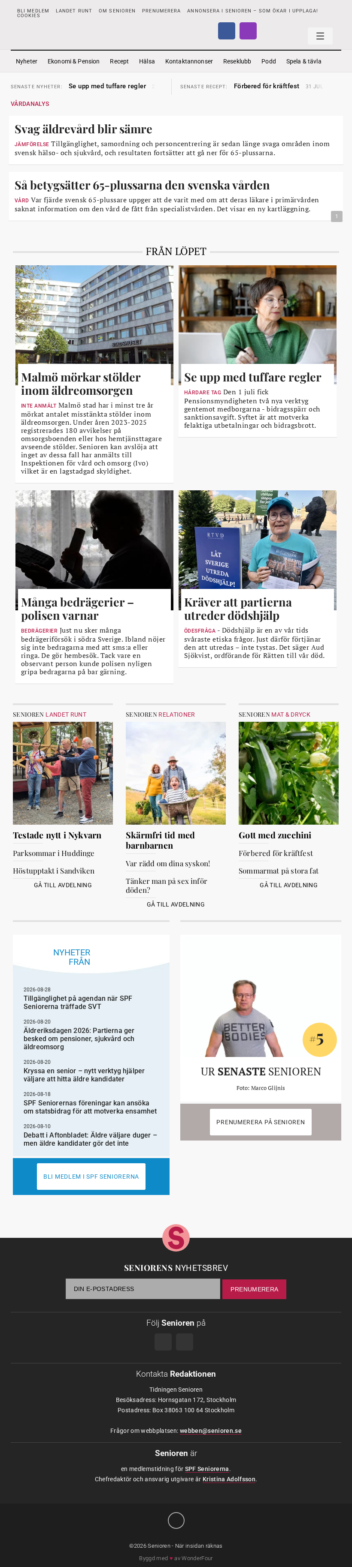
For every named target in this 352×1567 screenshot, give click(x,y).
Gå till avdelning (63, 885)
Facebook (226, 30)
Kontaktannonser (189, 61)
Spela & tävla (304, 61)
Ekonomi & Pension (74, 61)
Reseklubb (237, 61)
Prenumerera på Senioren (260, 1122)
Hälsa (147, 61)
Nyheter (26, 61)
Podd (268, 61)
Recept (119, 61)
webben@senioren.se (211, 1430)
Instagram (248, 30)
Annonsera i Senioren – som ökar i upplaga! (252, 11)
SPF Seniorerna (207, 1468)
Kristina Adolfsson (229, 1479)
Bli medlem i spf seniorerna (91, 1176)
